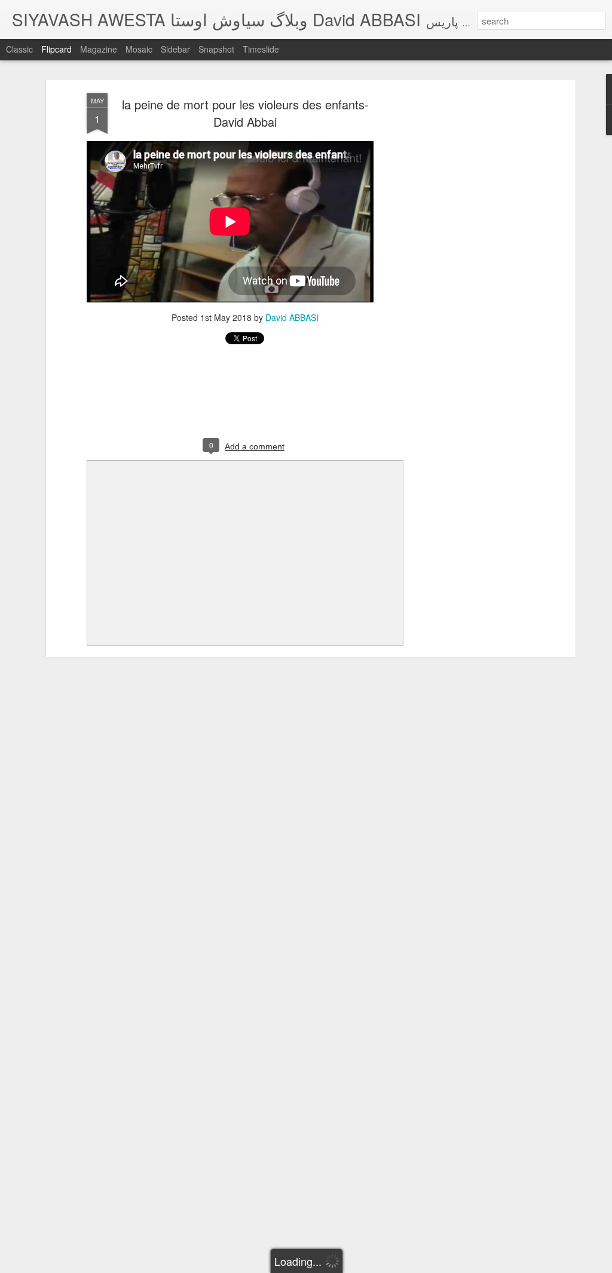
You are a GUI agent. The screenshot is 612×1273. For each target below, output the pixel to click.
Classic (19, 49)
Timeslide (261, 49)
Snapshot (216, 49)
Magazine (98, 49)
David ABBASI (292, 317)
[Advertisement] (469, 281)
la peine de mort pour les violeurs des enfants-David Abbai (245, 113)
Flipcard (56, 49)
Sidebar (175, 49)
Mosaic (139, 49)
